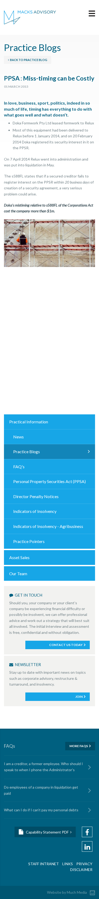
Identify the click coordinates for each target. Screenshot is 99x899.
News (18, 436)
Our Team (18, 573)
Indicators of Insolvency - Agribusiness (48, 526)
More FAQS (78, 746)
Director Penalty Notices (36, 496)
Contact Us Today (66, 645)
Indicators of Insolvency (34, 511)
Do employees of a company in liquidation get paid (41, 790)
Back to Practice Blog (28, 60)
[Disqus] (49, 344)
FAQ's (19, 466)
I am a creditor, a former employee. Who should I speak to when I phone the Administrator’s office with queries (43, 767)
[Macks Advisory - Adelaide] (30, 16)
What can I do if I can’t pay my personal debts (41, 810)
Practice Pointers (29, 541)
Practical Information (28, 421)
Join (79, 697)
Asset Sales (19, 557)
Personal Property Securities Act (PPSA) (49, 481)
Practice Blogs (26, 451)
